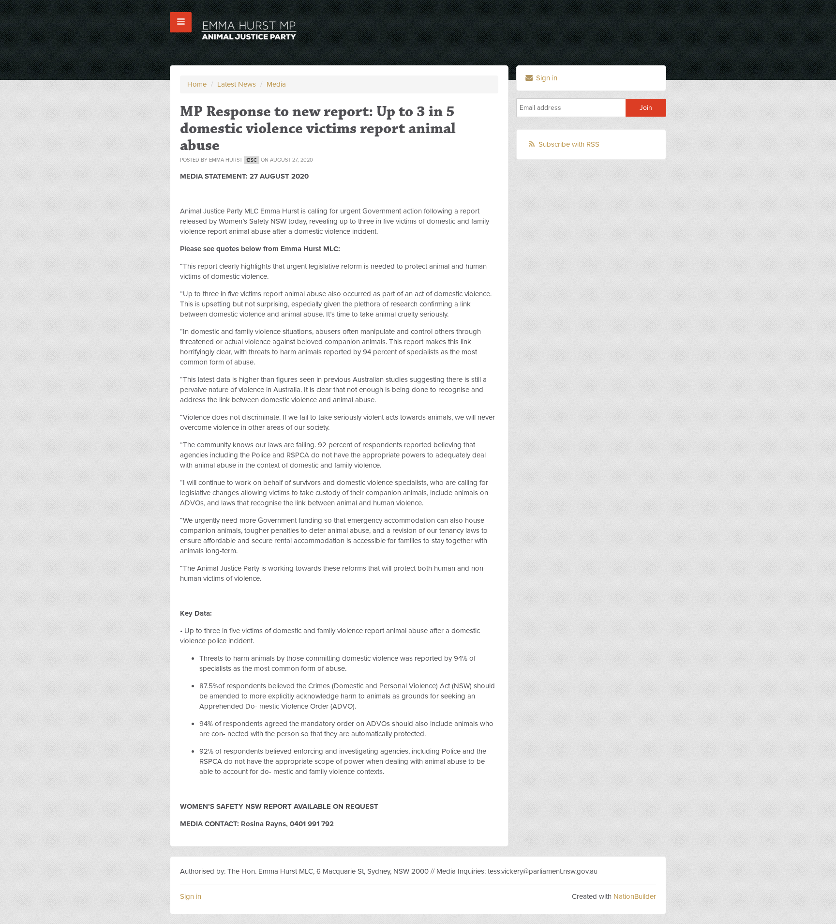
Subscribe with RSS (568, 144)
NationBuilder (634, 896)
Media (276, 84)
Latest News (236, 84)
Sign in (545, 78)
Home (197, 84)
